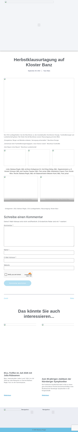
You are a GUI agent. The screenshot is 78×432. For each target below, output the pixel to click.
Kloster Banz (54, 208)
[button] (39, 25)
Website (7, 265)
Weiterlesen (7, 395)
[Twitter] (64, 25)
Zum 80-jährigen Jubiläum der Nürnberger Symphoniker (56, 380)
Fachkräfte (57, 143)
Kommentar (8, 225)
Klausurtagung (45, 208)
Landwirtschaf (32, 147)
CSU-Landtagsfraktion (33, 208)
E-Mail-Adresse (10, 257)
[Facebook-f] (67, 25)
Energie (56, 140)
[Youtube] (73, 25)
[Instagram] (70, 25)
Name (6, 249)
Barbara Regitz (21, 208)
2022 (15, 208)
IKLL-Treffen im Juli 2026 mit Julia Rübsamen (18, 374)
